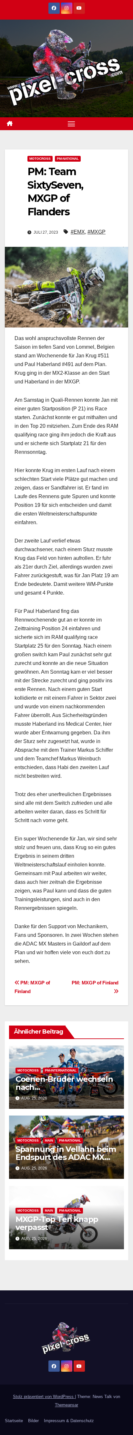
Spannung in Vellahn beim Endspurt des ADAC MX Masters (65, 1157)
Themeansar (66, 1405)
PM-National (68, 158)
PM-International (61, 1070)
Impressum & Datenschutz (69, 1420)
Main (49, 1140)
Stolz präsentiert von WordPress (44, 1396)
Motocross (40, 158)
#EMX (78, 232)
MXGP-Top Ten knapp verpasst (56, 1223)
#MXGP (96, 232)
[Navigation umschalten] (71, 123)
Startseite (14, 1420)
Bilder (33, 1420)
